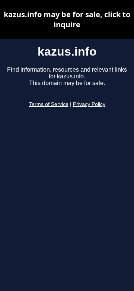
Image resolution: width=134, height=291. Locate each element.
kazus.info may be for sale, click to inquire (67, 19)
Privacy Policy (89, 104)
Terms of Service (48, 104)
